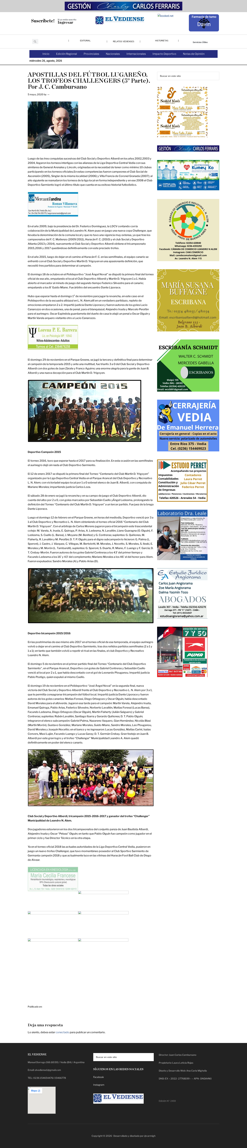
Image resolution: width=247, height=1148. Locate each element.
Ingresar (65, 23)
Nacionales (113, 53)
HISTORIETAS (161, 40)
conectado (62, 1032)
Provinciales (91, 53)
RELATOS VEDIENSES (123, 41)
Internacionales (136, 53)
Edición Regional (66, 53)
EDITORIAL (85, 40)
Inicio (46, 53)
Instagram (98, 1084)
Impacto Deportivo (164, 53)
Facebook (98, 1077)
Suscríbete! (43, 21)
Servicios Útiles (200, 42)
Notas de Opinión (193, 53)
